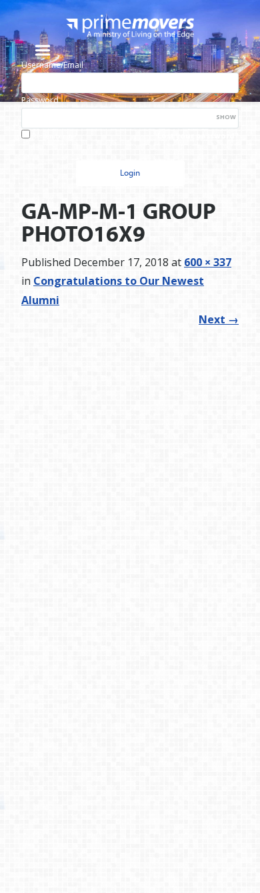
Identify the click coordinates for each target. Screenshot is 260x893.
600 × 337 (207, 262)
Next (219, 319)
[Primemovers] (130, 26)
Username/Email (52, 65)
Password (40, 100)
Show (226, 116)
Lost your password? (198, 135)
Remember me (54, 136)
